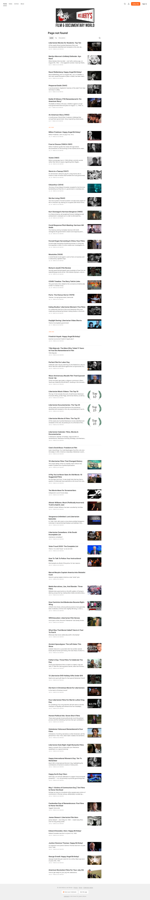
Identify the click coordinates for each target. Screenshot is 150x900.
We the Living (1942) (57, 198)
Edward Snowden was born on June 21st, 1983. (63, 833)
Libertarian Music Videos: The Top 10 (63, 391)
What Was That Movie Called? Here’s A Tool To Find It (66, 631)
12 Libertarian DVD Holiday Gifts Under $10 (66, 676)
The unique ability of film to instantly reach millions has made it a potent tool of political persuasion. (65, 464)
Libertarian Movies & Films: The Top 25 (64, 418)
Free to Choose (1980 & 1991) (60, 144)
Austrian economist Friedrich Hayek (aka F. (61, 339)
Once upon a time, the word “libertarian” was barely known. (66, 620)
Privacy (76, 887)
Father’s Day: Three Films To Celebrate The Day (66, 661)
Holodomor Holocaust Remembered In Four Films (66, 730)
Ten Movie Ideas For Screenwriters (62, 490)
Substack (66, 896)
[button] (5, 4)
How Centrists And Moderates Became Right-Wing (67, 603)
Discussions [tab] (62, 38)
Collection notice (88, 887)
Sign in (144, 4)
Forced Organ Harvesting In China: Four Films (67, 241)
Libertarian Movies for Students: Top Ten (65, 43)
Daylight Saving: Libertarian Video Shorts (65, 320)
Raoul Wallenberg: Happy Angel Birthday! (65, 72)
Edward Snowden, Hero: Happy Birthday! (65, 831)
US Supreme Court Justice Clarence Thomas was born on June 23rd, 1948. (67, 846)
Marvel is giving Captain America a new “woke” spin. (64, 577)
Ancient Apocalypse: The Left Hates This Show (65, 645)
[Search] (125, 4)
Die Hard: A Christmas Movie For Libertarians (67, 688)
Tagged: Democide (54, 808)
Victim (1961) (54, 158)
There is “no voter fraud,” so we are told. (61, 549)
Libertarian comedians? (56, 537)
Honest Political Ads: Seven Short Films (64, 716)
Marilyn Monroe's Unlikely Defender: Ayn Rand (65, 57)
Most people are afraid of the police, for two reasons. (64, 563)
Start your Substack (70, 892)
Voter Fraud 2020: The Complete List (63, 546)
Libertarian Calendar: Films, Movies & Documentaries (63, 433)
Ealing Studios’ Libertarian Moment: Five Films (67, 307)
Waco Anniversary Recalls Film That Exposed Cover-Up (67, 377)
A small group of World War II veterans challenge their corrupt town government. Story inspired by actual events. (66, 118)
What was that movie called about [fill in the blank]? (64, 635)
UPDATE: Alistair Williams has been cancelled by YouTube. (66, 507)
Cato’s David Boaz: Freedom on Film (63, 448)
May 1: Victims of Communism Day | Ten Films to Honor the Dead (67, 789)
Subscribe (135, 4)
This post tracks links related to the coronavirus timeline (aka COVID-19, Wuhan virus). (67, 284)
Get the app (83, 892)
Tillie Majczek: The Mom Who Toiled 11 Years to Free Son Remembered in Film (66, 349)
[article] (75, 47)
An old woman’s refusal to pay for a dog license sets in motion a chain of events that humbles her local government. (67, 174)
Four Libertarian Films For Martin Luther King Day (66, 701)
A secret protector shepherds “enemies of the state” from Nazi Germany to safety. (67, 89)
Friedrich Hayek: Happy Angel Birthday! (64, 336)
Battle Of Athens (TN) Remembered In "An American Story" (65, 100)
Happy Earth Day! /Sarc (58, 774)
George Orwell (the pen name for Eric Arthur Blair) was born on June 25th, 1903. (67, 860)
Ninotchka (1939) (56, 254)
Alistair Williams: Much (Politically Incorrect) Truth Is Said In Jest (66, 504)
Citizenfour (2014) (56, 185)
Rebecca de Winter (58, 49)
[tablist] (57, 38)
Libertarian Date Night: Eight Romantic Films (66, 745)
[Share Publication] (128, 4)
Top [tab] (56, 38)
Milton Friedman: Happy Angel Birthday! (64, 132)
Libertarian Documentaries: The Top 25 (64, 405)
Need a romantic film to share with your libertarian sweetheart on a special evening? (64, 748)
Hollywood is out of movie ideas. (58, 493)
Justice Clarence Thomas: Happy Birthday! (66, 843)
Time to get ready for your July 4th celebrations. (63, 872)
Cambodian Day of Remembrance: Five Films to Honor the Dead (66, 804)
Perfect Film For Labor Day (59, 362)
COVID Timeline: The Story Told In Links (64, 281)
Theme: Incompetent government (59, 323)
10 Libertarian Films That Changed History (65, 461)
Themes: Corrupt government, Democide (61, 297)
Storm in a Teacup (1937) (59, 171)
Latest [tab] (51, 38)
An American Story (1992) (59, 115)
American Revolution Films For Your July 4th (66, 870)
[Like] (50, 51)
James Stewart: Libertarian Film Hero (63, 817)
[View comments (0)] (61, 51)
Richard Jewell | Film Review (60, 268)
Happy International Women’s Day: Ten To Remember (65, 759)
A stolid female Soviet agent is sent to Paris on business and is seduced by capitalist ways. (66, 257)
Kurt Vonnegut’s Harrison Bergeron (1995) (66, 212)
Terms (80, 887)
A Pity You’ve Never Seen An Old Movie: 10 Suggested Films (65, 476)
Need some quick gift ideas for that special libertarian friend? (67, 678)
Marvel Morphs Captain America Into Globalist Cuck (67, 573)
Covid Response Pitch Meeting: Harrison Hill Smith (66, 226)
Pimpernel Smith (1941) (58, 86)
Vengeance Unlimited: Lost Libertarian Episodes (64, 518)
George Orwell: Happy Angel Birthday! (64, 857)
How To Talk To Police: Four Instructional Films (65, 559)
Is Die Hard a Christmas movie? (58, 690)
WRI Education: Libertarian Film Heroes (64, 618)
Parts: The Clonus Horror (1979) (61, 295)
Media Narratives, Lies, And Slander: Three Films (66, 587)
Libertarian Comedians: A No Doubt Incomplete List (63, 533)
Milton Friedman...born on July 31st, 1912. (61, 134)
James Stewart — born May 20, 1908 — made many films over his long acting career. (66, 820)
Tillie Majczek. (53, 353)
